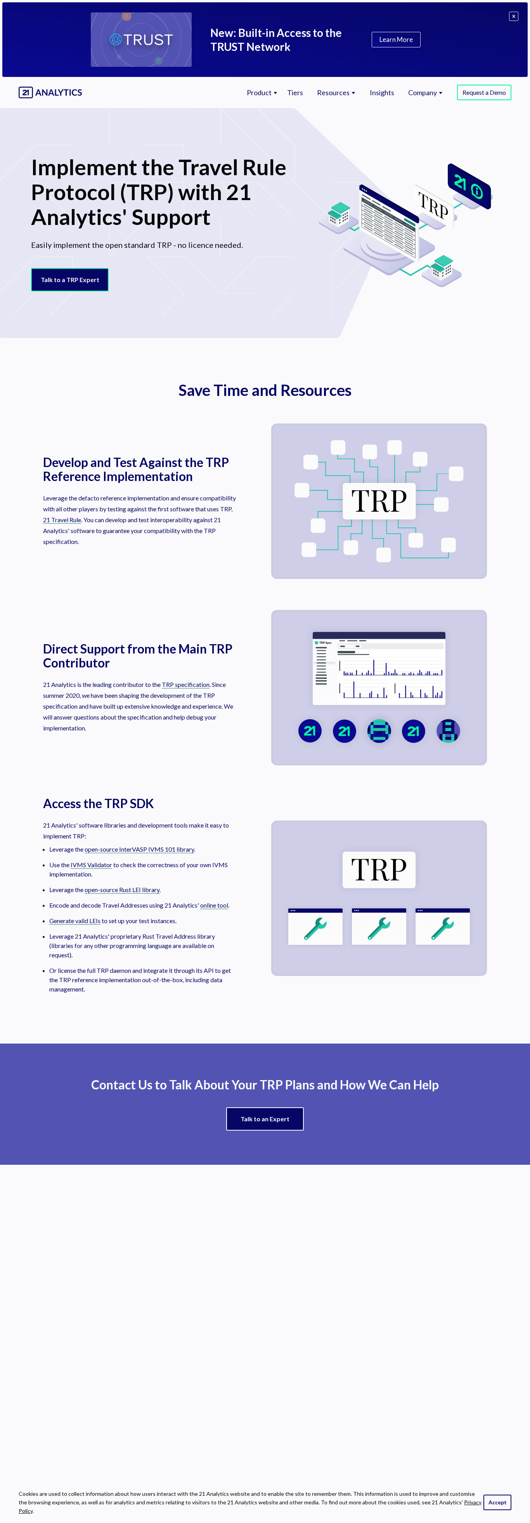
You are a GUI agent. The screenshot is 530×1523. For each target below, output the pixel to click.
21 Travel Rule (62, 519)
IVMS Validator (91, 864)
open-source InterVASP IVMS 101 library (139, 849)
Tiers (295, 93)
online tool (214, 905)
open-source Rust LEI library (122, 889)
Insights (382, 93)
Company (422, 93)
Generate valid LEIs (74, 920)
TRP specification (186, 684)
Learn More (396, 39)
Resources (333, 93)
